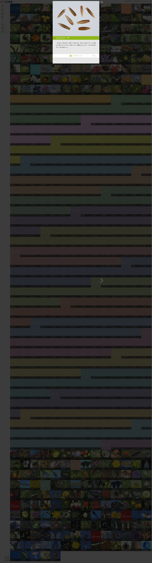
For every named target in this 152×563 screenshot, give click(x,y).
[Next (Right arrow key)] (102, 280)
